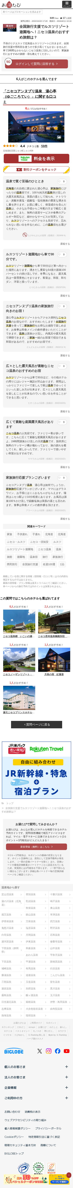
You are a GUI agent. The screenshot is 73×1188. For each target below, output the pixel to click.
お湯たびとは (19, 1023)
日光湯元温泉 (8, 1002)
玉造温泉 (31, 981)
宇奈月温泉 (56, 955)
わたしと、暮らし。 (59, 1027)
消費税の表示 (32, 1111)
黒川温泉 (55, 988)
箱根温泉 (31, 1002)
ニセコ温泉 (44, 549)
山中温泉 (55, 948)
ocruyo (32, 1027)
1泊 (62, 564)
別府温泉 (31, 988)
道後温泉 (31, 975)
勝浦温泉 (6, 975)
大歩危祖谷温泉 (34, 1008)
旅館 (9, 556)
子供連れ (22, 534)
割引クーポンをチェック (40, 169)
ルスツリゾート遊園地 (20, 549)
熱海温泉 (6, 1015)
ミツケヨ (7, 1035)
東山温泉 (55, 908)
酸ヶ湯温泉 (32, 995)
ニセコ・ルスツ (16, 541)
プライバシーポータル (48, 1128)
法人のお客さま (14, 1077)
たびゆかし (20, 1035)
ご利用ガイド (36, 1023)
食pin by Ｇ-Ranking (57, 1035)
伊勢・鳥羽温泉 (58, 1002)
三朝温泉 (6, 981)
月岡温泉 (31, 934)
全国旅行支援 (30, 564)
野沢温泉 (55, 928)
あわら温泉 (32, 955)
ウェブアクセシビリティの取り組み (25, 1120)
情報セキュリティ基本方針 (20, 1145)
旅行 (45, 556)
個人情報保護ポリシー (17, 1128)
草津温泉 (55, 914)
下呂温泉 (6, 961)
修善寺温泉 (56, 941)
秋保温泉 (31, 908)
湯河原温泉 (7, 941)
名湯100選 (49, 564)
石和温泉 (55, 934)
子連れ (36, 534)
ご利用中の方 (13, 1098)
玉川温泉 (55, 995)
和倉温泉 (31, 948)
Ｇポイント (51, 1023)
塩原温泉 (31, 928)
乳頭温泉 (31, 901)
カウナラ (62, 1031)
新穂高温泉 (56, 961)
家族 (9, 534)
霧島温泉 (6, 995)
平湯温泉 (31, 961)
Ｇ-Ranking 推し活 (36, 1035)
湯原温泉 (6, 988)
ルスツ (57, 541)
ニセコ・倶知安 (39, 541)
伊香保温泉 (7, 921)
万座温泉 (31, 921)
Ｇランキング (8, 1027)
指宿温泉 (31, 1015)
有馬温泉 (31, 968)
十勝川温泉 (56, 894)
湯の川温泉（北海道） (11, 903)
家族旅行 (58, 556)
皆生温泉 (55, 981)
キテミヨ (8, 1031)
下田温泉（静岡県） (10, 950)
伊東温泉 (31, 941)
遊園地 (21, 556)
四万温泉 (55, 921)
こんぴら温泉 (57, 975)
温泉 (58, 549)
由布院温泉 (56, 1008)
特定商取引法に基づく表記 (44, 1137)
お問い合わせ (12, 1111)
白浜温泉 (55, 968)
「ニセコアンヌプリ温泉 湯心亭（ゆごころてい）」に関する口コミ (29, 96)
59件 (44, 146)
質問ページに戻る (37, 724)
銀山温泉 (31, 914)
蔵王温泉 (6, 914)
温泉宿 (34, 556)
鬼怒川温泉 (7, 928)
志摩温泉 (6, 1008)
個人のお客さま (14, 1066)
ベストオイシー (22, 1031)
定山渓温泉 (7, 894)
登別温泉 (31, 894)
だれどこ (21, 1027)
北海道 (49, 534)
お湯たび (42, 1027)
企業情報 (10, 1087)
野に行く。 (49, 1031)
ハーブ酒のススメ (35, 1039)
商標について (48, 1145)
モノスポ (37, 1031)
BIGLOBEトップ (14, 1153)
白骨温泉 (6, 934)
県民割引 (12, 564)
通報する (65, 243)
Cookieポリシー (14, 1137)
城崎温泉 (6, 968)
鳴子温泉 (55, 901)
